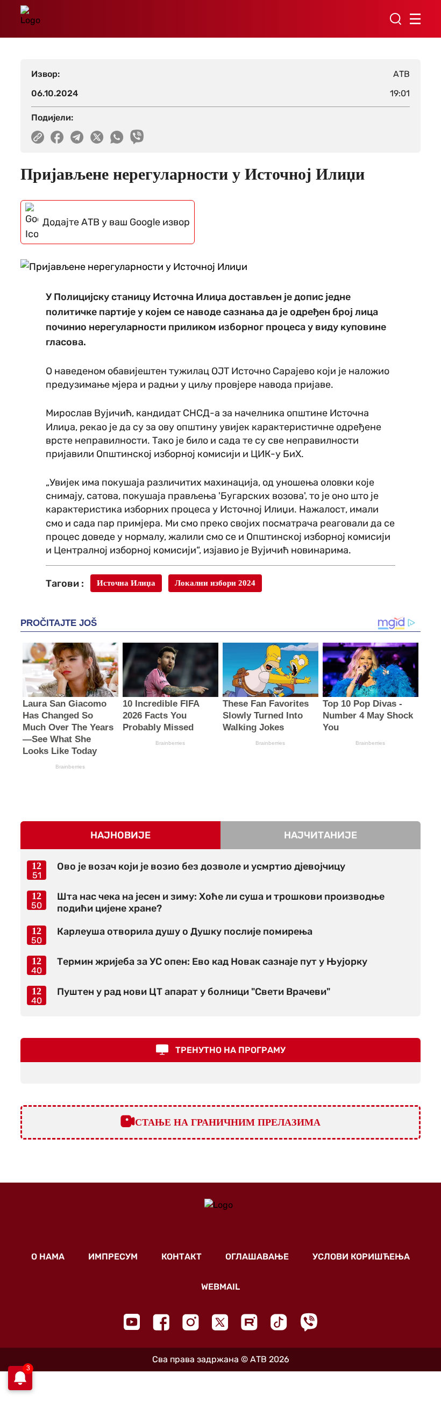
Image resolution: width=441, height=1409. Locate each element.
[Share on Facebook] (57, 137)
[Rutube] (249, 1322)
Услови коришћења (361, 1256)
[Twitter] (220, 1322)
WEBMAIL (220, 1287)
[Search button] (395, 19)
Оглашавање (257, 1256)
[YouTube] (132, 1322)
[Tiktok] (279, 1322)
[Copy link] (37, 137)
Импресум (113, 1256)
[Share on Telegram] (77, 137)
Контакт (181, 1256)
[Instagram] (190, 1322)
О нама (48, 1256)
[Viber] (308, 1322)
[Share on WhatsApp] (117, 137)
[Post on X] (97, 137)
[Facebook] (161, 1322)
